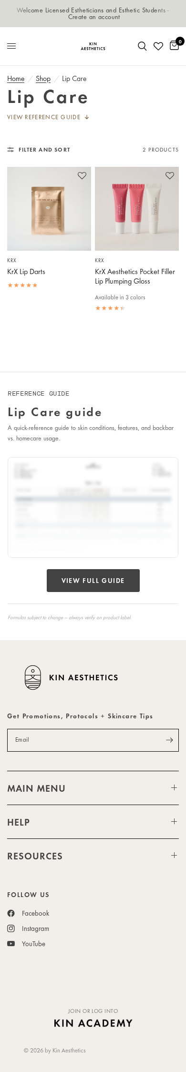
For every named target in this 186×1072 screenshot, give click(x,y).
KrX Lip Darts (26, 271)
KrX (11, 260)
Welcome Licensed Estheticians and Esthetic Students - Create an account (93, 13)
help (18, 822)
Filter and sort (44, 149)
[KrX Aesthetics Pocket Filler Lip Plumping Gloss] (137, 209)
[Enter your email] (169, 740)
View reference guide (44, 117)
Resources (35, 855)
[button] (82, 181)
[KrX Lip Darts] (49, 209)
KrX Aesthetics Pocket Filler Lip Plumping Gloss (135, 276)
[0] (172, 46)
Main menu (36, 788)
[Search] (142, 46)
